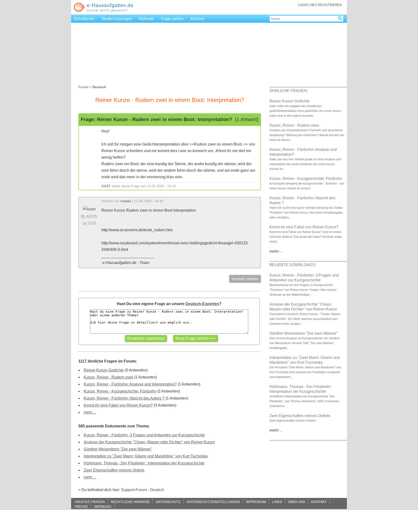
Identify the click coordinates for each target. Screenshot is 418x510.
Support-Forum (134, 490)
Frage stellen (172, 19)
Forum (83, 87)
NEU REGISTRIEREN (326, 5)
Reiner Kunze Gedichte (104, 370)
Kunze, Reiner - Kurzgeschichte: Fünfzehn (120, 391)
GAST (106, 186)
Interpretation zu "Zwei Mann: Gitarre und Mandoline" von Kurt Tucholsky (146, 456)
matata (125, 201)
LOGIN (303, 5)
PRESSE (81, 506)
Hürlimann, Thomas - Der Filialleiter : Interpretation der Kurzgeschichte (144, 463)
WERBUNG (103, 506)
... (276, 251)
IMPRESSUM (256, 501)
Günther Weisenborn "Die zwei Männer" (118, 449)
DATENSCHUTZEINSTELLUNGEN (213, 501)
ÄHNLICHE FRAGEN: (288, 91)
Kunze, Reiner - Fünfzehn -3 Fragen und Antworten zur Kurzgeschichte (144, 435)
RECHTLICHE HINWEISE (130, 501)
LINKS (277, 501)
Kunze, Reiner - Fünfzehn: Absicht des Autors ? (124, 398)
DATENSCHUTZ (168, 501)
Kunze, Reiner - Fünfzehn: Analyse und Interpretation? (130, 384)
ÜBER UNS (296, 501)
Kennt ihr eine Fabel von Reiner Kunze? (118, 405)
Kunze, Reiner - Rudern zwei (108, 377)
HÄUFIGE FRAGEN (90, 501)
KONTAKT (319, 501)
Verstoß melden (245, 279)
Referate (146, 19)
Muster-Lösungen (117, 19)
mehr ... (90, 412)
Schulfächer (84, 19)
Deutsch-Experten (202, 304)
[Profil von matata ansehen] (89, 209)
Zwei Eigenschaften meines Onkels (114, 470)
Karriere (198, 19)
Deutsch (157, 490)
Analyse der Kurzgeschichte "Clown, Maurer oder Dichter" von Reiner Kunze (149, 442)
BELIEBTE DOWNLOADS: (292, 265)
